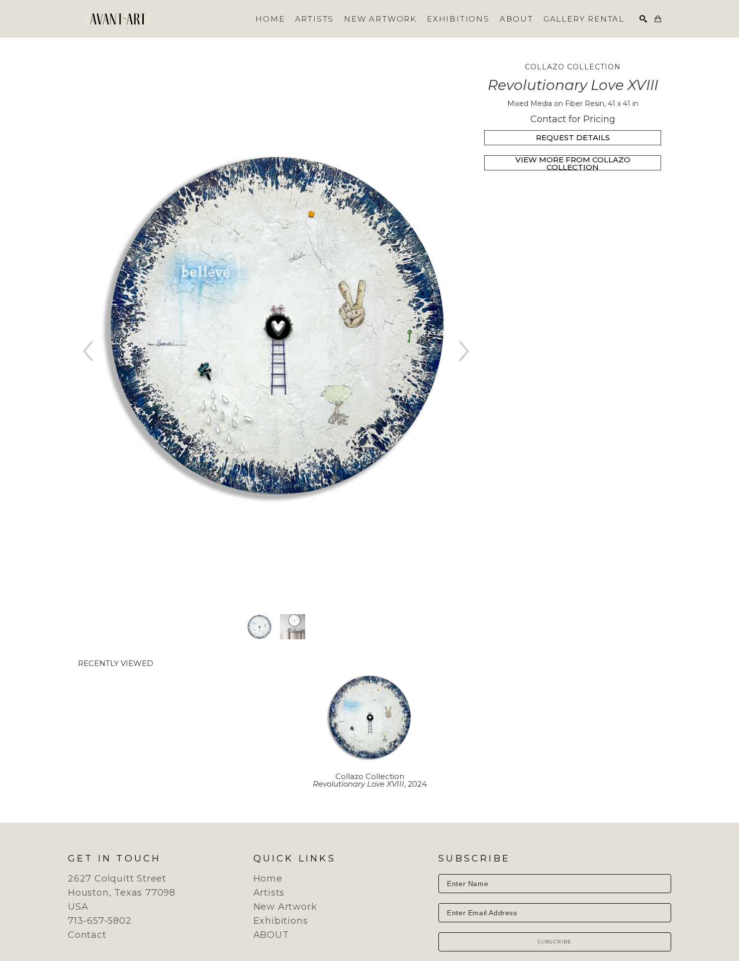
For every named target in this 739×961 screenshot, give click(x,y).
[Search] (643, 19)
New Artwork (285, 906)
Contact (87, 934)
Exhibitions (280, 920)
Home (268, 878)
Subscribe (554, 941)
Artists (269, 892)
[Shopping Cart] (658, 19)
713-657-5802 (100, 920)
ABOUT (271, 934)
